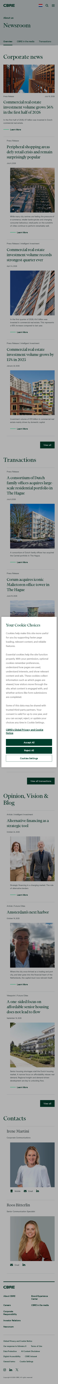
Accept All (29, 742)
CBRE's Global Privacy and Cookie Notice (24, 731)
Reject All (29, 750)
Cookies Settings (29, 758)
